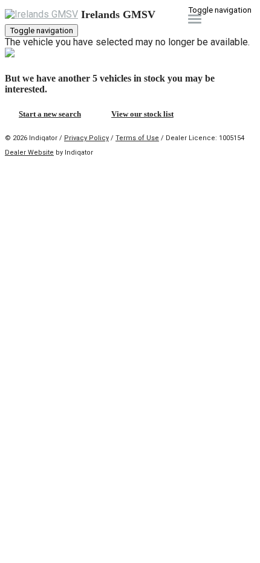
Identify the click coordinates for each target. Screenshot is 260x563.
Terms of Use (137, 138)
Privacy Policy (86, 138)
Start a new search (50, 113)
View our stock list (142, 113)
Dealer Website (29, 152)
